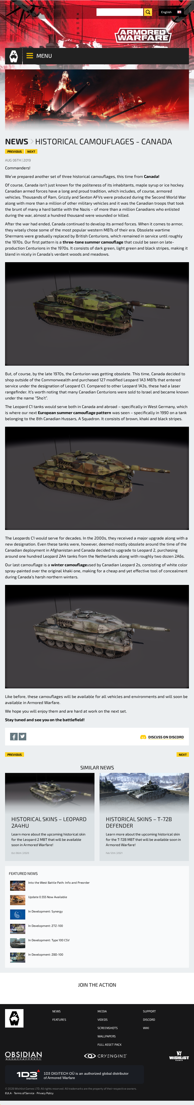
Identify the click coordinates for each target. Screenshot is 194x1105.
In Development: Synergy (45, 911)
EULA (8, 1093)
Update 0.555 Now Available (47, 897)
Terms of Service (24, 1093)
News (16, 141)
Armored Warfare (14, 1018)
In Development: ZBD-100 (45, 954)
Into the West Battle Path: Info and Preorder (59, 882)
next (31, 151)
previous (14, 151)
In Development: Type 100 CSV (48, 940)
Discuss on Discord (166, 737)
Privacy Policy (45, 1093)
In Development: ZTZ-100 (45, 925)
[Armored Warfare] (143, 35)
